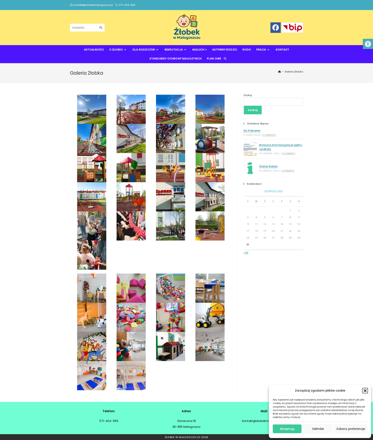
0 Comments (269, 135)
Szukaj (248, 95)
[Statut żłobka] (250, 168)
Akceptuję (287, 429)
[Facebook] (275, 27)
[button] (368, 44)
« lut (246, 252)
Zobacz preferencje (350, 429)
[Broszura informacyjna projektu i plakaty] (250, 149)
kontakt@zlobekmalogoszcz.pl (93, 5)
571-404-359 (127, 5)
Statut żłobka (268, 166)
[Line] (292, 28)
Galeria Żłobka (294, 71)
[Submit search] (101, 27)
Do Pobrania (252, 130)
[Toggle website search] (225, 58)
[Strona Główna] (279, 71)
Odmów (318, 429)
